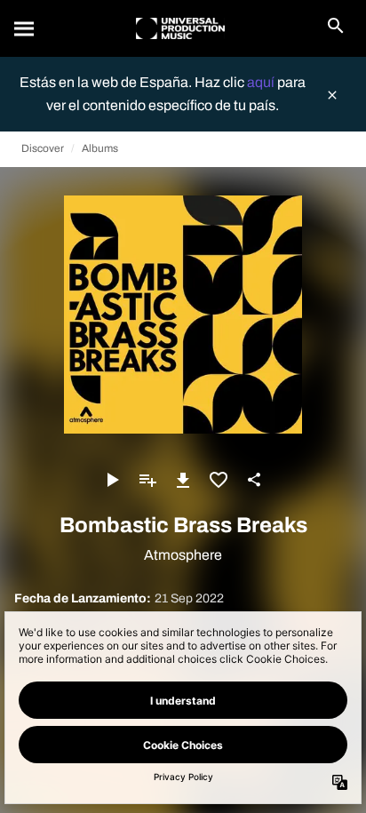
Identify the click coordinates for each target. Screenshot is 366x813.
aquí (262, 82)
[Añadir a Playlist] (147, 479)
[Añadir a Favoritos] (218, 479)
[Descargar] (183, 479)
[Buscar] (25, 28)
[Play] (112, 479)
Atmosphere (183, 554)
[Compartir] (254, 479)
